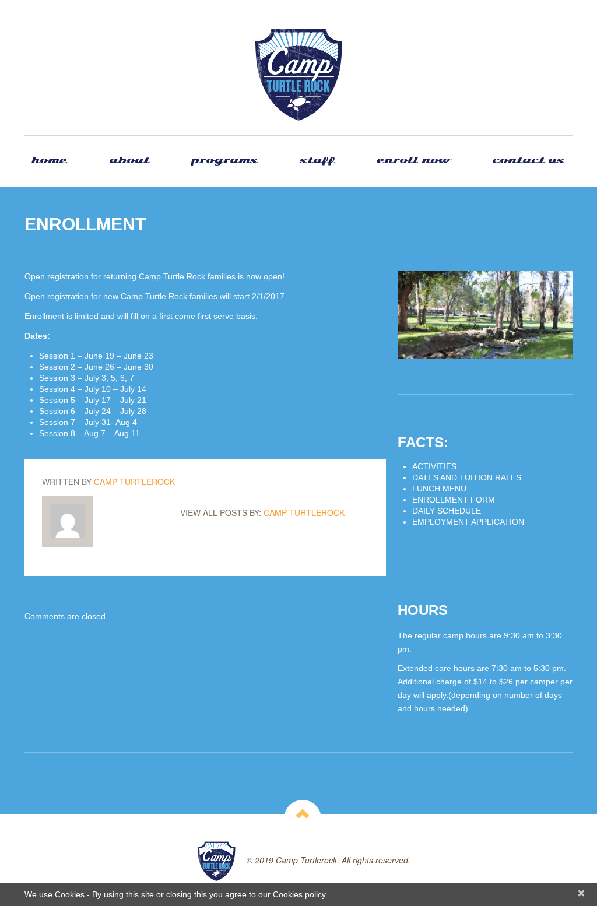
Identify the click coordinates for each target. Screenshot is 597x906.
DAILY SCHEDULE (446, 510)
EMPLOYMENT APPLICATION (468, 521)
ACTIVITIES (434, 466)
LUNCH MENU (439, 488)
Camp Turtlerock (134, 481)
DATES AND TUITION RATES (466, 477)
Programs (224, 160)
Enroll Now (413, 160)
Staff (317, 160)
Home (49, 160)
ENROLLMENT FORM (453, 499)
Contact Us (528, 160)
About (129, 160)
